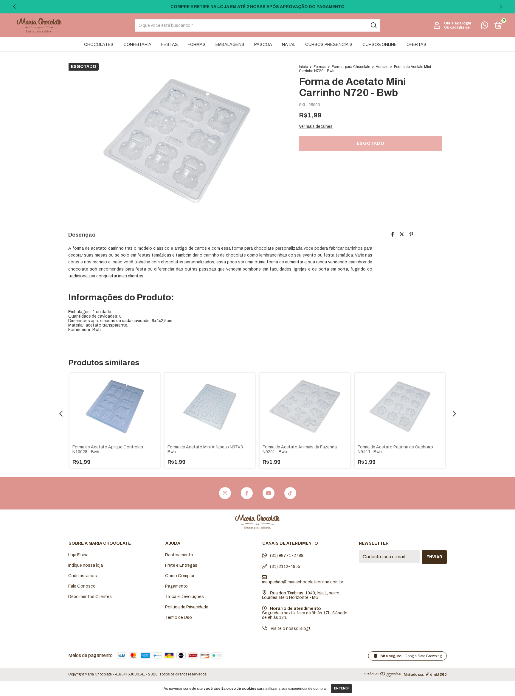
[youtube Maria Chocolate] (268, 493)
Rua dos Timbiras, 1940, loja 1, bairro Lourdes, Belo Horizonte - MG (300, 595)
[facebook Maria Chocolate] (247, 493)
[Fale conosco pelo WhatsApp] (484, 26)
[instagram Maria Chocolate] (225, 493)
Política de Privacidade (186, 607)
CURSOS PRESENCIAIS (329, 44)
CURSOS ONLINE (379, 44)
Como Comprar (179, 576)
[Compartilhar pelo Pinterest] (411, 234)
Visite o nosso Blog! (290, 628)
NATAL (288, 44)
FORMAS (197, 44)
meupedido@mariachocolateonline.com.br (302, 582)
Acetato (382, 67)
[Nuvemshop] (382, 675)
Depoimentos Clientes (90, 596)
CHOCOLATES (99, 44)
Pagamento (176, 586)
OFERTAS (416, 44)
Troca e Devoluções (184, 596)
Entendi (341, 688)
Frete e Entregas (181, 565)
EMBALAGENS (229, 44)
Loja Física (78, 555)
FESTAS (169, 44)
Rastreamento (179, 555)
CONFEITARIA (137, 44)
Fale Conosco (82, 586)
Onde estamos (82, 576)
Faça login (461, 23)
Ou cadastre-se (457, 27)
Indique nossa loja (85, 565)
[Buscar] (373, 25)
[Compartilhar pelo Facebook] (392, 234)
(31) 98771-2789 (286, 555)
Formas (320, 67)
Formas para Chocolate (351, 67)
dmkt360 (438, 674)
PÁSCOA (263, 44)
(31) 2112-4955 (284, 566)
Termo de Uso (178, 617)
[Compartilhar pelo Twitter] (401, 234)
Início (303, 67)
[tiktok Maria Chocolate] (290, 493)
